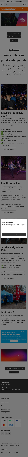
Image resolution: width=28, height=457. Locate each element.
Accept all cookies (14, 234)
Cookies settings (14, 231)
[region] (14, 228)
